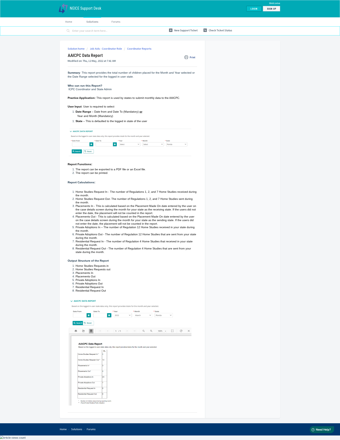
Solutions (92, 21)
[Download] (163, 173)
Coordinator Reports (139, 48)
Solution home (76, 48)
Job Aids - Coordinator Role (106, 48)
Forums (116, 21)
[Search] (68, 31)
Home (68, 21)
